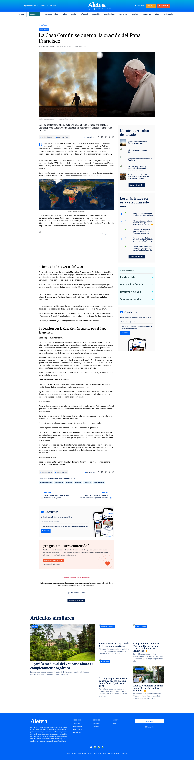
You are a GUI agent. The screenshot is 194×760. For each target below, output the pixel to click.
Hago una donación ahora (52, 560)
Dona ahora (162, 6)
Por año (115, 724)
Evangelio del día (130, 292)
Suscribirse (149, 721)
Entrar (83, 593)
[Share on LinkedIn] (102, 137)
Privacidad (124, 753)
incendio (78, 483)
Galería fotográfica (103, 234)
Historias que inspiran (51, 14)
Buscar (53, 6)
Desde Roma (43, 25)
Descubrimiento (109, 14)
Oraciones (33, 14)
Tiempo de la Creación (57, 275)
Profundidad (84, 14)
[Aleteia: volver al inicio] (97, 5)
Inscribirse (45, 531)
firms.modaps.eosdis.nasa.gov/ (76, 211)
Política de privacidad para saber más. (77, 526)
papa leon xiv (105, 662)
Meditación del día (131, 284)
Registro (149, 6)
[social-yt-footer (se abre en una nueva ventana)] (91, 747)
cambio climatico (46, 483)
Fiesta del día (128, 277)
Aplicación (96, 726)
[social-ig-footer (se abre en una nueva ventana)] (103, 747)
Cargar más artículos (136, 185)
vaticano (35, 627)
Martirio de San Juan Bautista (103, 9)
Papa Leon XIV (146, 14)
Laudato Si (87, 483)
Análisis (64, 14)
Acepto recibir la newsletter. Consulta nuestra (65, 526)
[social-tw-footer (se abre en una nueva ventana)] (99, 747)
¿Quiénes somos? (95, 753)
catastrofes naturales (107, 627)
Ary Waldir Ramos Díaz (64, 46)
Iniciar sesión (141, 6)
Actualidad (134, 14)
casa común (59, 483)
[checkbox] (41, 526)
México (157, 14)
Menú (22, 14)
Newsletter (96, 724)
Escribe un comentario (76, 600)
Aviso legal (106, 753)
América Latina (168, 14)
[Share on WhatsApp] (113, 137)
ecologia (69, 483)
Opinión (73, 14)
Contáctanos (115, 753)
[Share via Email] (109, 137)
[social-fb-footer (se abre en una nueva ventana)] (95, 747)
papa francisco (99, 483)
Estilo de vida (123, 14)
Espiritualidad (96, 14)
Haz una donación (83, 753)
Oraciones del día (130, 299)
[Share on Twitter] (106, 137)
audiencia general (140, 627)
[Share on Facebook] (98, 137)
